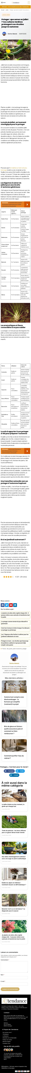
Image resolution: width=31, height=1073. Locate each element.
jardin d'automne (17, 648)
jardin (10, 648)
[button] (28, 3)
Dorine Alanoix (14, 663)
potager (24, 648)
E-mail (3, 981)
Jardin (7, 10)
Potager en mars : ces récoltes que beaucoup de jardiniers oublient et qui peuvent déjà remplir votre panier (14, 643)
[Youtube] (11, 605)
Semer (8, 15)
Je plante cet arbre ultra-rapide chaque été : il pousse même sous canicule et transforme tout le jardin (15, 615)
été (8, 648)
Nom (2, 974)
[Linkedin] (15, 605)
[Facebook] (3, 605)
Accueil (2, 10)
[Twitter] (7, 605)
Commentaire (5, 960)
